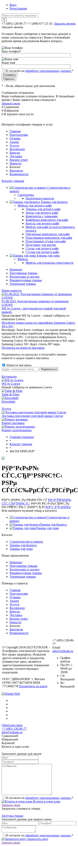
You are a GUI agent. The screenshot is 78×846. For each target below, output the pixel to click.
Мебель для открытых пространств (49, 262)
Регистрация (18, 8)
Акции (14, 142)
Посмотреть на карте (33, 686)
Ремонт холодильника (17, 430)
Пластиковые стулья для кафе (46, 241)
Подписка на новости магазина (23, 347)
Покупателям (19, 134)
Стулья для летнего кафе (42, 252)
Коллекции (17, 149)
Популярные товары (23, 273)
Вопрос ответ (19, 159)
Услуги (14, 145)
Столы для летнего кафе (42, 248)
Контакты (16, 170)
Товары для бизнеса (53, 524)
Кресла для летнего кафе (42, 223)
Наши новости (12, 290)
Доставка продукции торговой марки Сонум (32, 416)
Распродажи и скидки (24, 276)
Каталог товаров (13, 181)
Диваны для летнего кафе (43, 209)
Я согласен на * (39, 798)
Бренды (15, 152)
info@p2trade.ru (62, 651)
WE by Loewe (11, 383)
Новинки (16, 269)
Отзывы (15, 138)
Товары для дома (47, 528)
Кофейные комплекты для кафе (47, 219)
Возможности (19, 174)
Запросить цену (37, 839)
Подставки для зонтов (41, 245)
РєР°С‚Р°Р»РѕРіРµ (57, 507)
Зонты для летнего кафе (42, 212)
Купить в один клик (46, 801)
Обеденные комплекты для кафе (48, 234)
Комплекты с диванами (42, 216)
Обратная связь (12, 725)
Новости (15, 163)
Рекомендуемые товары (26, 280)
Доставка (16, 156)
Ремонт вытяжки (13, 423)
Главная (15, 131)
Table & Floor (10, 394)
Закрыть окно (11, 103)
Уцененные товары (23, 283)
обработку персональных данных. (48, 71)
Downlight (8, 401)
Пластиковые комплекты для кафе (49, 237)
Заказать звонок (65, 23)
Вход (13, 5)
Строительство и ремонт (26, 541)
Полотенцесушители (40, 198)
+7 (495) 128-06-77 (14, 728)
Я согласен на (39, 71)
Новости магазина (18, 365)
